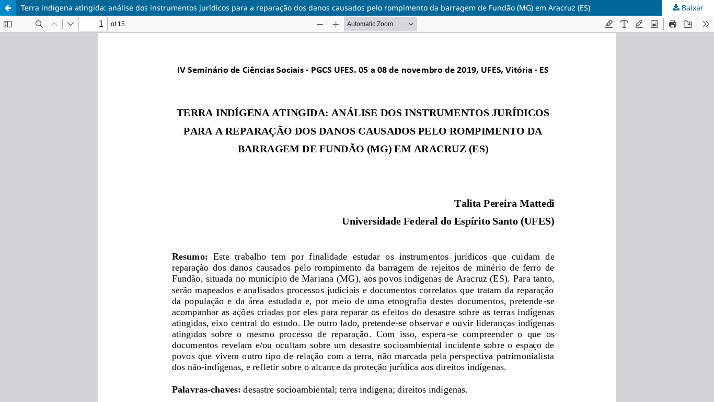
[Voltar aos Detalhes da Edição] (8, 8)
